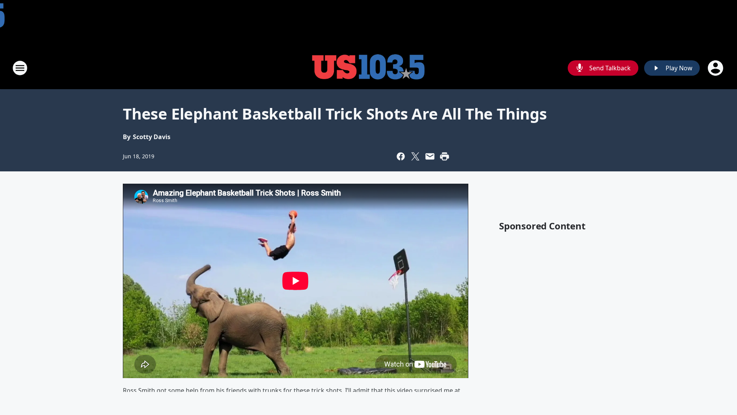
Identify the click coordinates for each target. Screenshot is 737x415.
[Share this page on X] (415, 156)
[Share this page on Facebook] (400, 156)
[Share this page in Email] (430, 156)
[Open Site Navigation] (20, 68)
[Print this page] (444, 156)
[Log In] (716, 68)
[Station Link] (368, 68)
